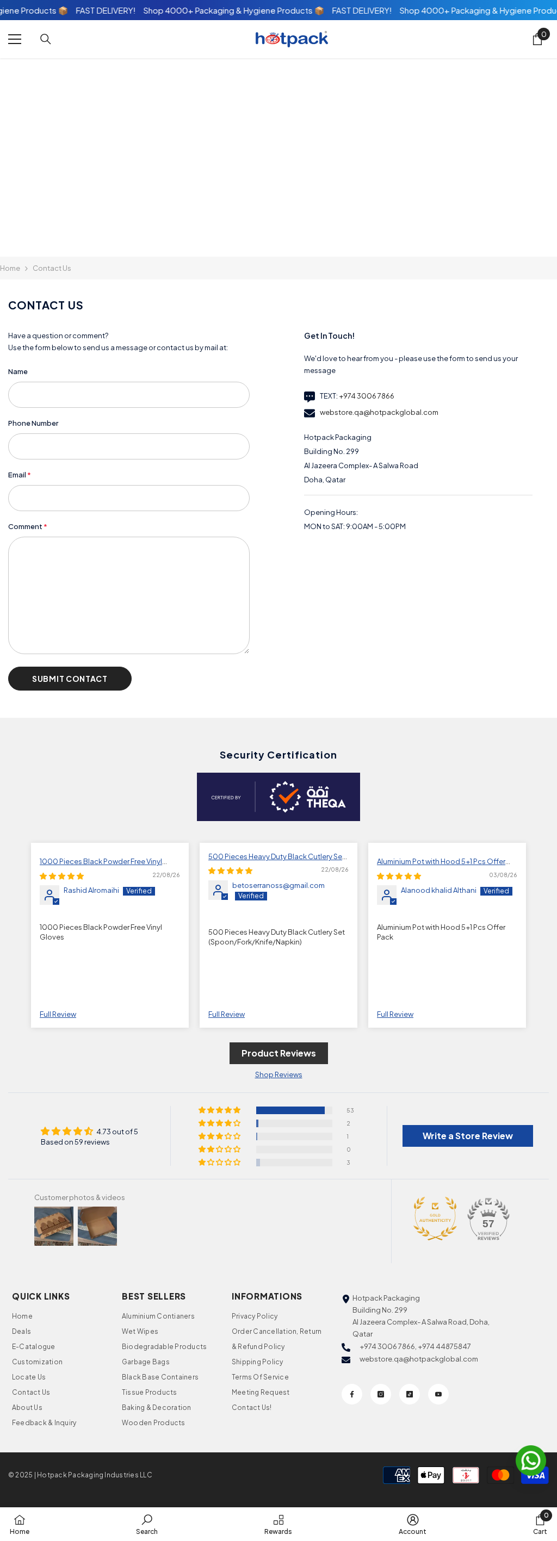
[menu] (14, 39)
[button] (70, 679)
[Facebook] (352, 1394)
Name (18, 371)
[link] (147, 1524)
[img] (62, 876)
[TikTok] (409, 1394)
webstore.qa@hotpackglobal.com (379, 412)
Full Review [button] (58, 1014)
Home (10, 268)
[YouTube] (438, 1394)
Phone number (33, 423)
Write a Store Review (468, 1135)
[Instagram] (380, 1394)
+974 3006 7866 (366, 396)
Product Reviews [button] (279, 1053)
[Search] (45, 39)
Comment (27, 526)
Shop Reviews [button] (278, 1074)
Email (19, 474)
